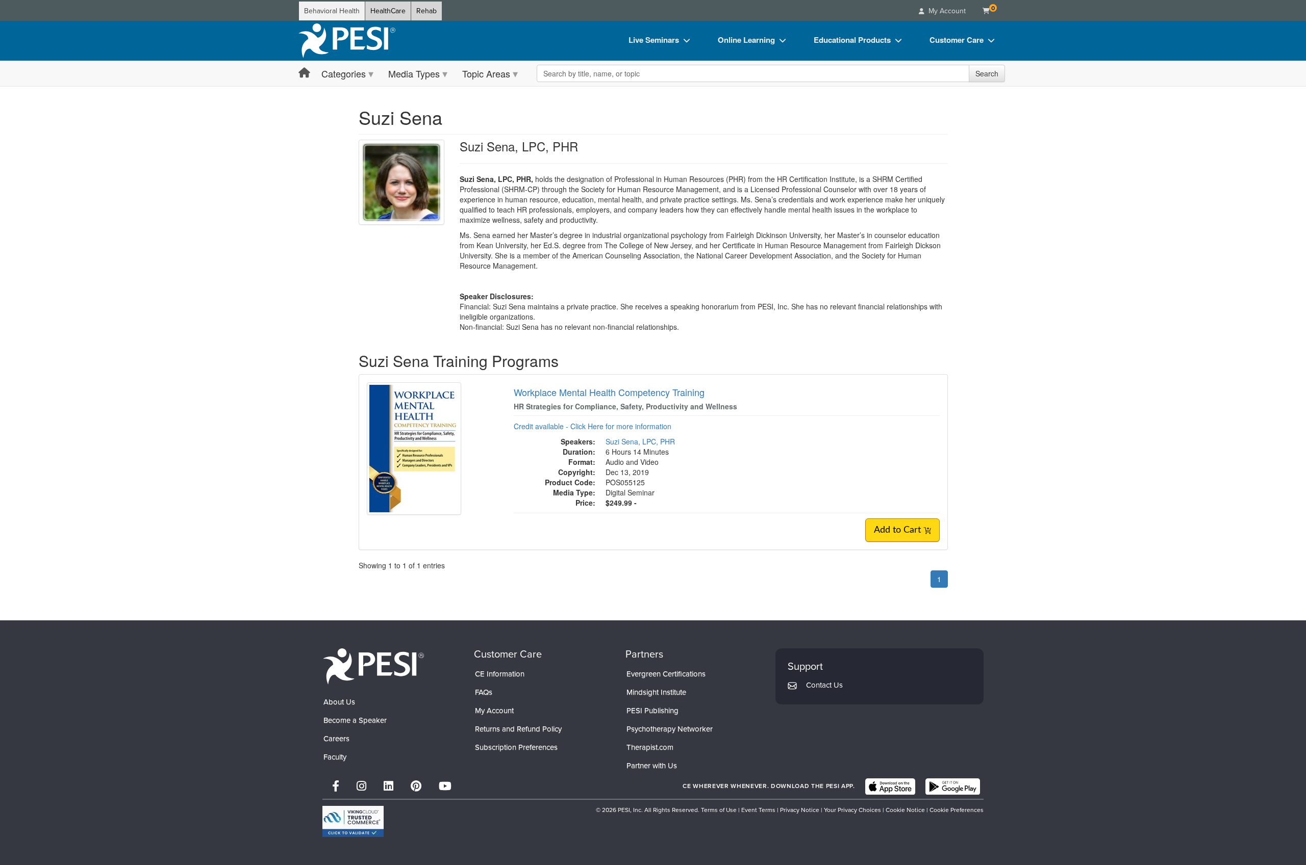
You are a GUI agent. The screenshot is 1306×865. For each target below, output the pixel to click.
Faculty (334, 757)
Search (986, 73)
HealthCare (388, 11)
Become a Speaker (355, 720)
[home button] (304, 73)
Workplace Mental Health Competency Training (609, 392)
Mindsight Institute (656, 692)
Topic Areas (486, 73)
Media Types (414, 73)
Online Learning (746, 39)
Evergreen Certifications (666, 673)
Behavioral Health (332, 11)
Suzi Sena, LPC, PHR (640, 441)
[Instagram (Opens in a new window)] (361, 786)
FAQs (483, 692)
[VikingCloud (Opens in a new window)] (353, 821)
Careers (336, 738)
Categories (343, 73)
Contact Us (824, 685)
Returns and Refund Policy (518, 729)
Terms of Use (719, 810)
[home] (346, 40)
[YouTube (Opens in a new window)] (445, 786)
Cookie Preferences (957, 810)
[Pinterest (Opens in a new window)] (416, 786)
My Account (494, 710)
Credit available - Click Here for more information (592, 426)
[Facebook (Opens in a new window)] (336, 786)
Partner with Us (651, 765)
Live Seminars (654, 39)
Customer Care (957, 39)
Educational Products (852, 39)
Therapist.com (649, 747)
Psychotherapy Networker (669, 729)
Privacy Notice (799, 810)
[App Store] (890, 786)
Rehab (426, 11)
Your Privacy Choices (852, 810)
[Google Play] (952, 786)
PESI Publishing (652, 710)
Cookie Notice (905, 810)
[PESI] (373, 666)
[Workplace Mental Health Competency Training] (414, 447)
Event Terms (758, 810)
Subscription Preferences (516, 747)
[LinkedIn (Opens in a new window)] (388, 786)
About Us (339, 701)
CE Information (499, 673)
